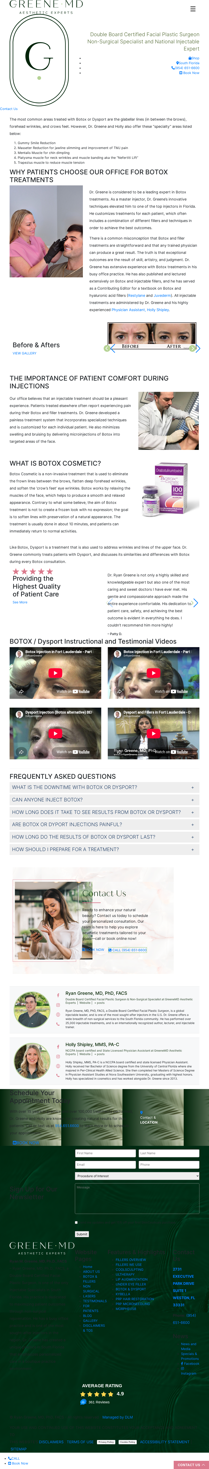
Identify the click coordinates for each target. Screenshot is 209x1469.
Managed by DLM (117, 1417)
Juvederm (162, 295)
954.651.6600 (67, 1126)
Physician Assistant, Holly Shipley (140, 310)
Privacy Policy (106, 1442)
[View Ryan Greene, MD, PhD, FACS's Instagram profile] (57, 1005)
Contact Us (9, 109)
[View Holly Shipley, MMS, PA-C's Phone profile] (57, 1075)
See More (20, 602)
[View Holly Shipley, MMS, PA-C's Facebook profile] (57, 1046)
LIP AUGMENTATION (132, 1279)
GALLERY (90, 1321)
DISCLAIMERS (51, 1442)
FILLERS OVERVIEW (131, 1260)
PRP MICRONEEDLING (133, 1304)
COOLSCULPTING (129, 1269)
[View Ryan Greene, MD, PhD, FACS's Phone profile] (57, 1024)
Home (87, 1267)
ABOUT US (91, 1272)
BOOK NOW (94, 950)
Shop (195, 58)
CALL (15, 1458)
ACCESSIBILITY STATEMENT (165, 1442)
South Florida (189, 63)
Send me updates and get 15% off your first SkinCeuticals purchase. (127, 1222)
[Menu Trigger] (193, 8)
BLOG (87, 1316)
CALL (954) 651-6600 (129, 950)
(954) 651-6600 (187, 68)
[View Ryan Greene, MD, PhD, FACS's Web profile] (57, 1014)
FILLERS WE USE (129, 1265)
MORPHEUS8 (126, 1309)
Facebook (191, 1363)
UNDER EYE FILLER (131, 1284)
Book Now (190, 73)
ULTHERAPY (125, 1274)
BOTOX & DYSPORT (131, 1289)
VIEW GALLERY (25, 353)
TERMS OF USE (80, 1442)
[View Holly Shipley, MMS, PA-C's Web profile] (57, 1066)
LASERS (89, 1296)
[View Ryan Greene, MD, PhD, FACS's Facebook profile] (57, 995)
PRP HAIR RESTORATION (135, 1299)
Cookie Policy (127, 1442)
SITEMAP (19, 1449)
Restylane (136, 295)
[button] (194, 602)
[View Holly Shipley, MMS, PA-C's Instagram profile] (57, 1056)
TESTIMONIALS (95, 1301)
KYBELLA (123, 1294)
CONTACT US (189, 1465)
